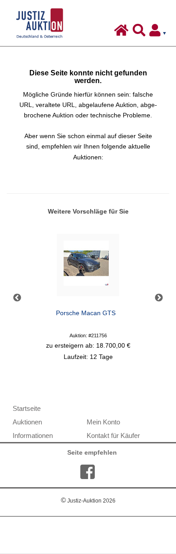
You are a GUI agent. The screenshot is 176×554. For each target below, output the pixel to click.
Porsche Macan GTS (86, 313)
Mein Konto (103, 422)
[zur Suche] (140, 32)
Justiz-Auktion (88, 501)
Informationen (33, 435)
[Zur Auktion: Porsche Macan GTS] (88, 267)
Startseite (27, 408)
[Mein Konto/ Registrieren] (159, 32)
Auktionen (27, 422)
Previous (17, 298)
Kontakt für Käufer (113, 435)
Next (158, 298)
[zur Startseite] (122, 32)
